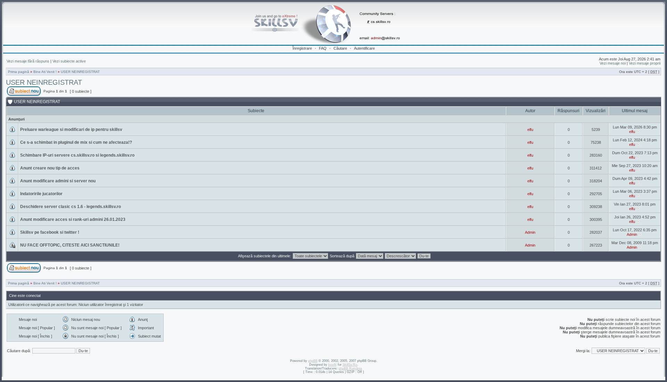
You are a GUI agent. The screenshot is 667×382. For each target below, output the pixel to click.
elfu (530, 129)
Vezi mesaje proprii (644, 63)
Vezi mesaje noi (613, 63)
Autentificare (364, 48)
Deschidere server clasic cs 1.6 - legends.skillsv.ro (70, 206)
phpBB (313, 361)
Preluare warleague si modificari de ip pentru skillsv (71, 129)
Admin (530, 232)
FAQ (323, 48)
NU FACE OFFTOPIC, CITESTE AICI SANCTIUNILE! (70, 245)
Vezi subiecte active (69, 61)
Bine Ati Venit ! (45, 72)
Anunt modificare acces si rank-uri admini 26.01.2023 (72, 219)
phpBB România (350, 368)
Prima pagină (18, 72)
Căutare (340, 48)
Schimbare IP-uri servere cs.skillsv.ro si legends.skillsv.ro (77, 155)
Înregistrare (302, 48)
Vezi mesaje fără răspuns (28, 61)
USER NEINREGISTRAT (80, 72)
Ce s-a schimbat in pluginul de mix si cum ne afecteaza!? (76, 142)
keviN (332, 364)
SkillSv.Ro (350, 364)
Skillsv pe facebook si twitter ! (49, 232)
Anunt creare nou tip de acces (50, 168)
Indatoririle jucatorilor (41, 193)
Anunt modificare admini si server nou (58, 180)
